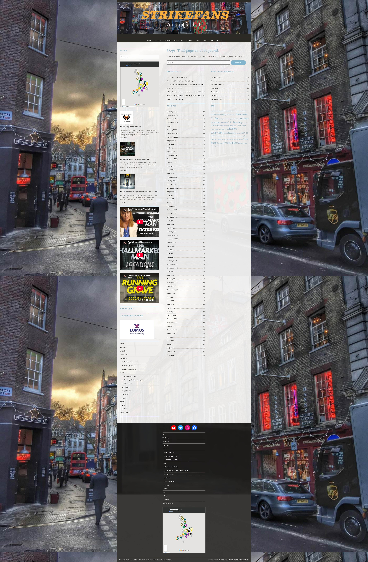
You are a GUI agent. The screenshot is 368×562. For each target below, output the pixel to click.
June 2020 (170, 253)
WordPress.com (244, 559)
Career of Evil (224, 114)
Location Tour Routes (129, 369)
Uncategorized (216, 77)
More (198, 40)
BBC (224, 111)
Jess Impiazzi (245, 123)
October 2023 (171, 162)
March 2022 (171, 202)
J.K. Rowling (235, 122)
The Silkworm (240, 139)
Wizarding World (217, 99)
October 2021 (171, 213)
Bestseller (228, 111)
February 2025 (172, 130)
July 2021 (170, 221)
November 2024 (172, 137)
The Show (234, 139)
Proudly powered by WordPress (217, 559)
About (205, 40)
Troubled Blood (231, 142)
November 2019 (172, 264)
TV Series (168, 40)
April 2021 (170, 224)
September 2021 (172, 217)
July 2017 (170, 337)
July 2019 (170, 272)
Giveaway (214, 95)
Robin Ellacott (228, 133)
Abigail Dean (214, 111)
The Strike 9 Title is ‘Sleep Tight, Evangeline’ (182, 81)
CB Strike (232, 114)
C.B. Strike (215, 114)
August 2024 (171, 141)
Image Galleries (127, 391)
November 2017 (172, 322)
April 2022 (170, 199)
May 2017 (170, 344)
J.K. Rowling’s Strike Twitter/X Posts (134, 380)
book (232, 111)
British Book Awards (238, 111)
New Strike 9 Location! (174, 88)
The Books (157, 40)
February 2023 (172, 177)
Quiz (228, 129)
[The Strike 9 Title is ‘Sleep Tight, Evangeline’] (139, 149)
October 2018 (171, 286)
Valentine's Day (243, 143)
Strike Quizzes (127, 383)
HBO (232, 119)
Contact (124, 409)
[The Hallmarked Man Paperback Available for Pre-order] (139, 181)
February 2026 (172, 112)
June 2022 (170, 195)
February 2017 (171, 355)
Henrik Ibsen (237, 119)
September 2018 (172, 290)
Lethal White (241, 125)
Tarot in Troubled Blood (175, 99)
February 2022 (172, 206)
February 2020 (172, 261)
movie (212, 129)
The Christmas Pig (229, 136)
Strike (245, 132)
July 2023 (170, 166)
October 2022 (171, 184)
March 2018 (171, 308)
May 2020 (170, 257)
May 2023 (170, 170)
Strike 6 (219, 136)
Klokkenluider (233, 125)
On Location (215, 92)
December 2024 (172, 133)
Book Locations (127, 362)
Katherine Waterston (224, 125)
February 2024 (172, 155)
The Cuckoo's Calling (239, 136)
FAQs (123, 405)
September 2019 (172, 268)
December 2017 (172, 319)
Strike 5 (214, 136)
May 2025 (170, 126)
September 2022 (172, 188)
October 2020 (171, 242)
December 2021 (172, 210)
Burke (245, 111)
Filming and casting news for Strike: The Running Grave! (186, 95)
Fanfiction (125, 387)
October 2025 (171, 119)
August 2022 (171, 192)
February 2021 (171, 232)
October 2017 (171, 326)
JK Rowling (215, 125)
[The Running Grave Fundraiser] (139, 117)
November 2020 (172, 239)
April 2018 (170, 304)
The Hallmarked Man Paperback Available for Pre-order (185, 85)
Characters (178, 40)
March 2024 (171, 152)
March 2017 (171, 352)
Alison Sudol (220, 111)
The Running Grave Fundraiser (177, 77)
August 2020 (171, 246)
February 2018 (171, 311)
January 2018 (171, 315)
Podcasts (125, 394)
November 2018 (172, 282)
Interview (224, 123)
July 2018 (170, 297)
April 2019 (170, 275)
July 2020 (170, 250)
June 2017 (170, 341)
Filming (229, 119)
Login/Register (216, 40)
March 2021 (171, 228)
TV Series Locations (128, 365)
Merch (124, 398)
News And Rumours (217, 85)
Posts (149, 40)
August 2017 (171, 333)
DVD (226, 119)
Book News (215, 88)
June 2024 (170, 144)
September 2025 (172, 122)
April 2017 (170, 348)
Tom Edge (220, 143)
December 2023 (172, 159)
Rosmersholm (238, 133)
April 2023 (170, 173)
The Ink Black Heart (226, 139)
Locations (189, 40)
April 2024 (170, 148)
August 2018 (171, 293)
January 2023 (171, 181)
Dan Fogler (221, 119)
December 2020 (172, 235)
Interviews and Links (129, 376)
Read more (124, 138)
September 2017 (172, 330)
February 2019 (171, 279)
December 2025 (172, 115)
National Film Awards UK (220, 129)
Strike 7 (223, 136)
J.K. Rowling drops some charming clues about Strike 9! (186, 92)
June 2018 (170, 301)
